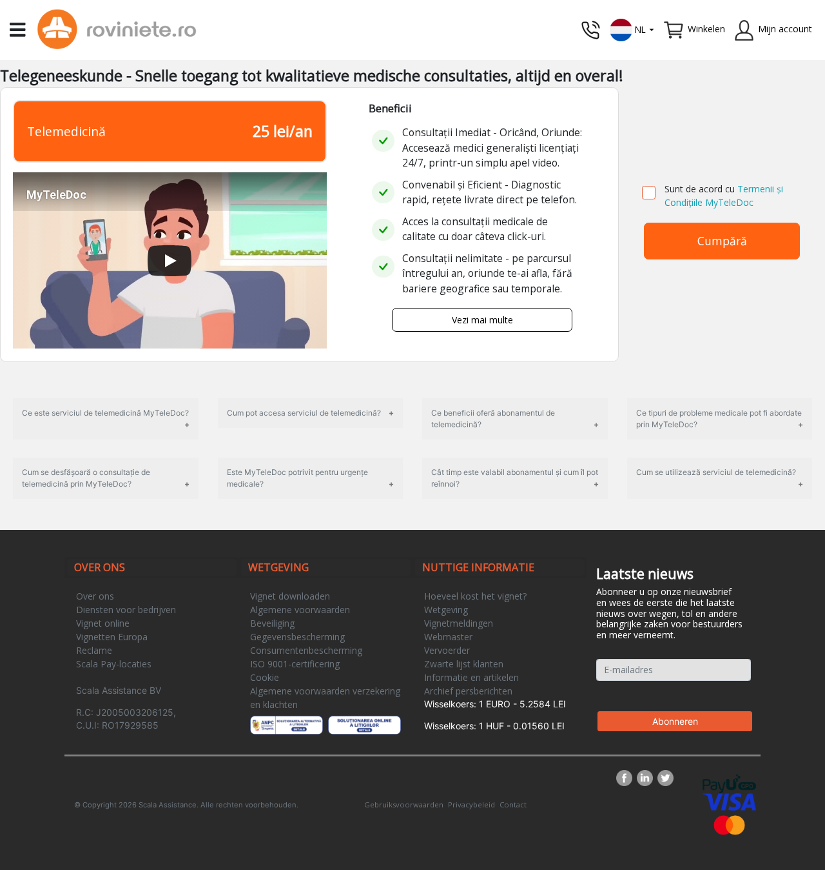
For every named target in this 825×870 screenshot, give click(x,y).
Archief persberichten (468, 691)
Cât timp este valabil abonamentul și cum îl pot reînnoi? (514, 478)
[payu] (729, 782)
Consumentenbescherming (306, 650)
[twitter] (665, 778)
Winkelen (706, 29)
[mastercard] (729, 824)
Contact (513, 804)
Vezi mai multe (482, 320)
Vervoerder (447, 650)
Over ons (95, 596)
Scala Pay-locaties (113, 664)
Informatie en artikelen (471, 677)
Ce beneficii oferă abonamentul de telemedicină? (493, 418)
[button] (632, 28)
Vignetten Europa (112, 637)
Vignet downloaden (290, 596)
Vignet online (103, 623)
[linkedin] (647, 778)
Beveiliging (272, 623)
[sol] (365, 725)
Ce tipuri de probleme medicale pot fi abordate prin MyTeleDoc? (719, 418)
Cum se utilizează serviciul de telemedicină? (716, 472)
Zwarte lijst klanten (463, 664)
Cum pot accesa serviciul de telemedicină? (304, 413)
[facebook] (626, 778)
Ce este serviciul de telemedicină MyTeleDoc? (105, 413)
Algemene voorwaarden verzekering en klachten (325, 698)
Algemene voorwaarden (300, 609)
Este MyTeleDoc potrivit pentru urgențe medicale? (297, 478)
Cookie (264, 677)
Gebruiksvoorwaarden (403, 804)
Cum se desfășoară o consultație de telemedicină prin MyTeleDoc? (86, 478)
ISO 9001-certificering (295, 664)
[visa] (729, 801)
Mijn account (785, 29)
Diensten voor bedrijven (126, 609)
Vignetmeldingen (458, 623)
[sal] (287, 725)
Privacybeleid (471, 804)
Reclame (94, 650)
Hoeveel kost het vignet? (475, 596)
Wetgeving (446, 609)
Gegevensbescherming (297, 637)
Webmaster (448, 637)
